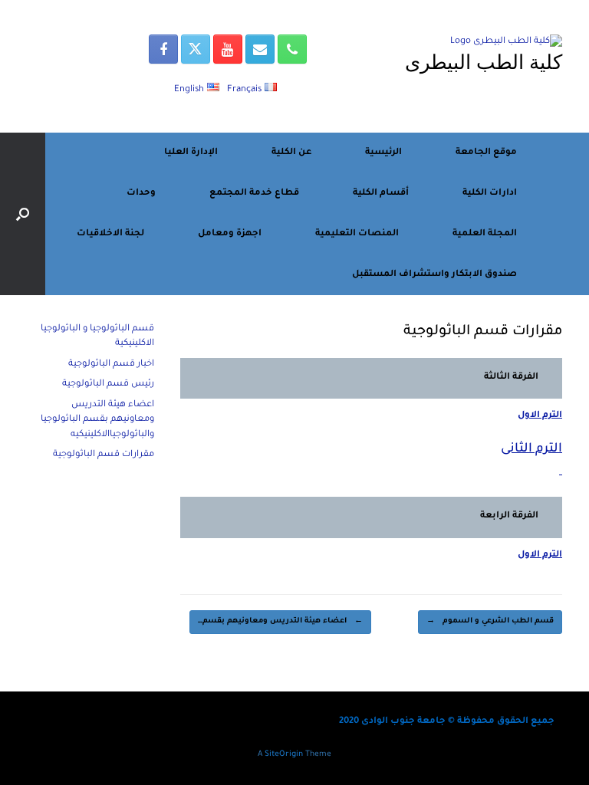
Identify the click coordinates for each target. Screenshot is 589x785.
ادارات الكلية (489, 194)
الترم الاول (540, 416)
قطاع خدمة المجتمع (254, 194)
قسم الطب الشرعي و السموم (490, 621)
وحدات (141, 194)
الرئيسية (383, 153)
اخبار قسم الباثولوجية (111, 365)
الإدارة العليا (191, 153)
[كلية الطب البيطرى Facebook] (163, 49)
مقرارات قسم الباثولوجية (103, 455)
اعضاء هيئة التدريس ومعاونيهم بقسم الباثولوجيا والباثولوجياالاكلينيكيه (97, 420)
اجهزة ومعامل (230, 234)
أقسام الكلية (381, 194)
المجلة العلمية (484, 234)
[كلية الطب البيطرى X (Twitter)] (195, 49)
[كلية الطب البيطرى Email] (260, 49)
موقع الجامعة (486, 153)
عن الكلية (291, 153)
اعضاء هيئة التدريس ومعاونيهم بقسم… (280, 621)
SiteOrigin (284, 755)
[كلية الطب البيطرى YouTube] (227, 49)
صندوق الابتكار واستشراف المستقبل (434, 275)
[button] (22, 214)
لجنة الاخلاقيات (110, 234)
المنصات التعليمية (357, 234)
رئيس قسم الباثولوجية (108, 384)
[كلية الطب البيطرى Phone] (292, 49)
